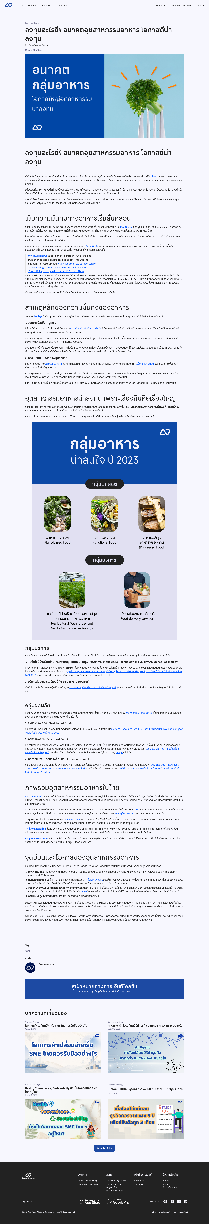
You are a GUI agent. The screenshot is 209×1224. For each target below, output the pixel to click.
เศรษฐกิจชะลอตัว (124, 813)
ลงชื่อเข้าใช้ (160, 5)
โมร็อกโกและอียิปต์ (145, 363)
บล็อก (153, 176)
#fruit (49, 267)
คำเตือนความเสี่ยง (114, 1190)
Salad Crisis (92, 246)
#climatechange (76, 267)
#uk (60, 263)
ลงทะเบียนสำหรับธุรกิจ (181, 5)
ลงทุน (20, 5)
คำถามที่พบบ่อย (170, 1187)
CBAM (84, 891)
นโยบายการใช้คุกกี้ (181, 1212)
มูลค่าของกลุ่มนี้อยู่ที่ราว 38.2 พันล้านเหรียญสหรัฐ (93, 687)
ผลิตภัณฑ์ (32, 5)
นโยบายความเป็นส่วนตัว (161, 1212)
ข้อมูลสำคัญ (62, 5)
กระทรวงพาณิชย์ (33, 796)
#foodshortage (36, 267)
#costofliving (35, 271)
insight (119, 752)
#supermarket (71, 263)
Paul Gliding (126, 227)
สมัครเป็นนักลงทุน (114, 1184)
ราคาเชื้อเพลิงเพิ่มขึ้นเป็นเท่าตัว (85, 328)
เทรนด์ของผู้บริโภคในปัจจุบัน (139, 712)
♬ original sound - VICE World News (63, 271)
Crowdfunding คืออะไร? (116, 1180)
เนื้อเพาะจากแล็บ (95, 879)
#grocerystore (88, 263)
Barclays (37, 316)
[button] (28, 1201)
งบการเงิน (139, 1184)
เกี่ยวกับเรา (47, 5)
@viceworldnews (37, 255)
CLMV (136, 809)
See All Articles (104, 1148)
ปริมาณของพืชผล (54, 363)
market (28, 950)
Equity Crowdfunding (87, 1180)
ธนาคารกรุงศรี (72, 819)
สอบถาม (200, 5)
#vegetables (60, 267)
